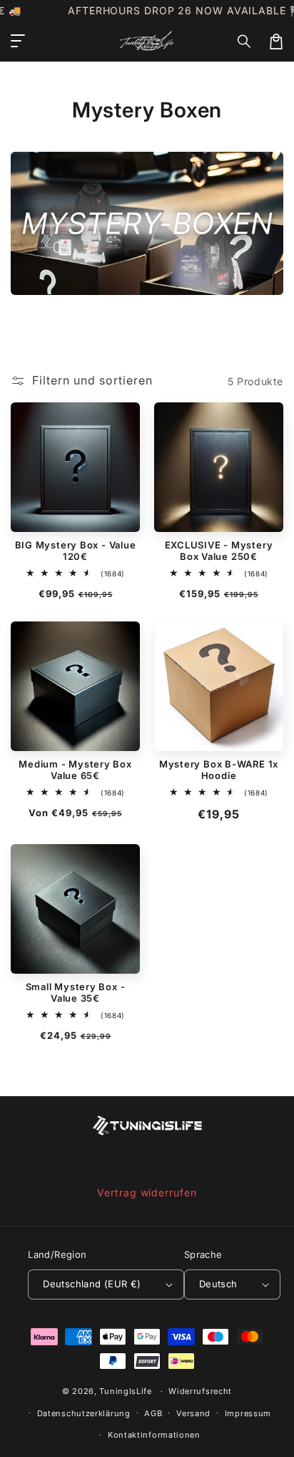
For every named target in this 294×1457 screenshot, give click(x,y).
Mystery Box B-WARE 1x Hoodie (218, 769)
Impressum (248, 1413)
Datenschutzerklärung (84, 1413)
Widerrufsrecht (200, 1391)
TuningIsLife (125, 1391)
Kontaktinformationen (154, 1435)
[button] (244, 41)
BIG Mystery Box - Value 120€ (75, 550)
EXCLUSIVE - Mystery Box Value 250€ (219, 550)
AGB (153, 1413)
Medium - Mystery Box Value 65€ (75, 769)
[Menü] (18, 41)
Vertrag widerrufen (146, 1192)
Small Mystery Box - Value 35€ (76, 992)
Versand (193, 1413)
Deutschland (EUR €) (92, 1283)
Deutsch (218, 1283)
